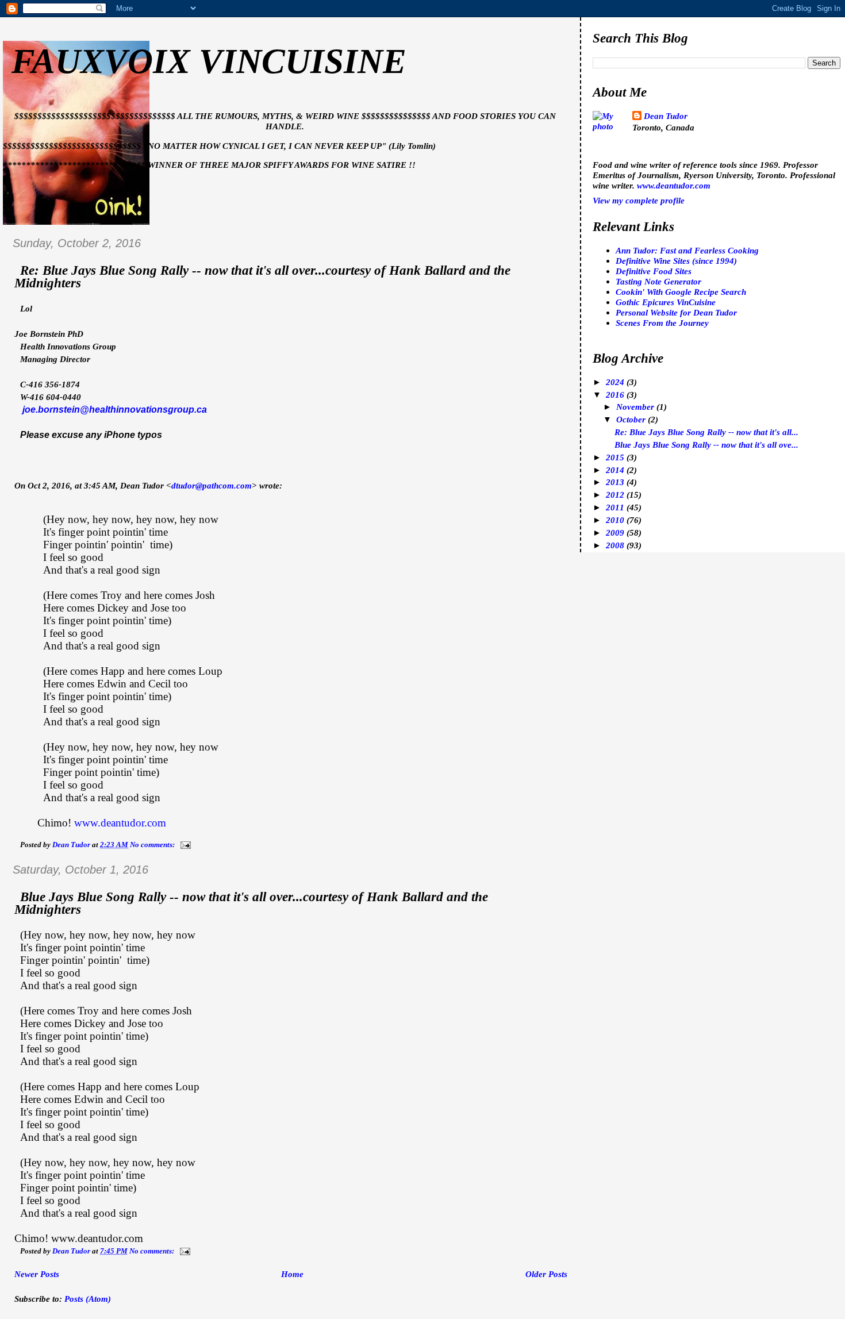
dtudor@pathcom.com (211, 485)
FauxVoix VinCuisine (208, 60)
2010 (616, 520)
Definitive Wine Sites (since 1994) (676, 261)
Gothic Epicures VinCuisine (666, 302)
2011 (616, 507)
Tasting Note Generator (658, 281)
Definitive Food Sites (654, 271)
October (632, 419)
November (636, 407)
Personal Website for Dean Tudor (676, 312)
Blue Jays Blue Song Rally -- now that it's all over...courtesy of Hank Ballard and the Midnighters (251, 903)
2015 (616, 457)
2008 (616, 545)
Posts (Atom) (87, 1298)
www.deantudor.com (120, 823)
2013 (616, 482)
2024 (616, 382)
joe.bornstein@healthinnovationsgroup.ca (114, 409)
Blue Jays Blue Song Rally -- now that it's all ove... (706, 444)
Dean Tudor (665, 116)
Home (292, 1274)
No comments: (153, 844)
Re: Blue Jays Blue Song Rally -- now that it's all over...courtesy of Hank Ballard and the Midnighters (262, 276)
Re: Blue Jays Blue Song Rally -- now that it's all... (706, 432)
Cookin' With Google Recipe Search (681, 292)
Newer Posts (36, 1274)
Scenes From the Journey (662, 323)
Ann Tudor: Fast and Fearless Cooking (687, 250)
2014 (616, 470)
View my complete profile (639, 200)
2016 (616, 394)
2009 (616, 532)
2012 (616, 494)
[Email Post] (184, 844)
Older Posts (546, 1274)
